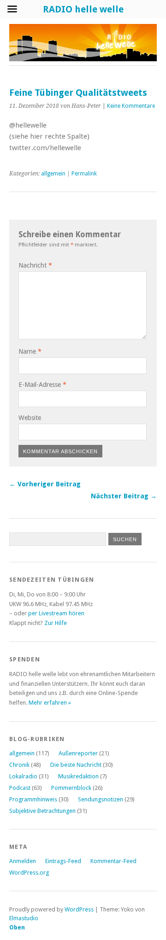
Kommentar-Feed (113, 861)
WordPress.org (29, 872)
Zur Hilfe (55, 622)
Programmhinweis (33, 799)
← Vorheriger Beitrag (45, 484)
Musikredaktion (78, 776)
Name (30, 351)
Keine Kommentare (131, 106)
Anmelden (22, 861)
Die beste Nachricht (75, 764)
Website (29, 417)
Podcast (19, 787)
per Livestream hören (56, 613)
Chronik (19, 764)
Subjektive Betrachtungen (42, 810)
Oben (17, 927)
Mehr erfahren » (50, 702)
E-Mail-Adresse (42, 384)
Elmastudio (23, 918)
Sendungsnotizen (100, 799)
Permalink (84, 173)
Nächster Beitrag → (124, 496)
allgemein (53, 173)
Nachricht (35, 265)
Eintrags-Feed (63, 861)
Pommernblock (71, 787)
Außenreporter (78, 753)
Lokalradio (23, 776)
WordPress (79, 909)
